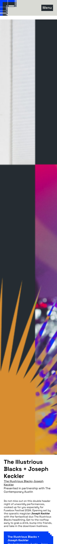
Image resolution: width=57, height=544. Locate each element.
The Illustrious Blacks (18, 481)
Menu (47, 8)
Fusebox (17, 8)
